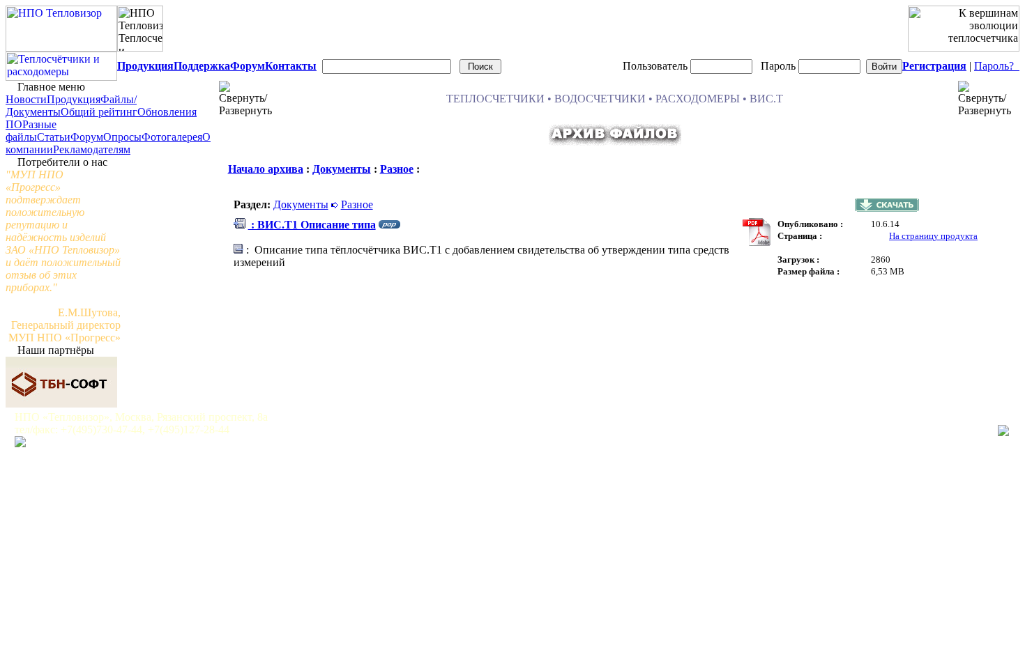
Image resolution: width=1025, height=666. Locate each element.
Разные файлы (31, 130)
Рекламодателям (91, 149)
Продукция (73, 99)
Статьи (53, 137)
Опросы (122, 137)
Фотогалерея (172, 137)
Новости (26, 99)
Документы (341, 169)
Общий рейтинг (99, 112)
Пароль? (996, 66)
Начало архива (265, 169)
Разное (396, 169)
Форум (86, 137)
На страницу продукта (933, 236)
